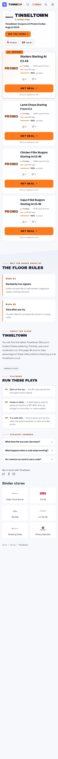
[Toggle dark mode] (45, 4)
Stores (13, 545)
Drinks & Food (11, 368)
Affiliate (38, 4)
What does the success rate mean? (29, 442)
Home (4, 545)
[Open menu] (53, 4)
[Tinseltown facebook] (8, 474)
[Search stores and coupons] (27, 4)
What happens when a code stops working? (29, 450)
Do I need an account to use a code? (29, 459)
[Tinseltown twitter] (3, 474)
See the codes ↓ (18, 34)
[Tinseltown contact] (13, 474)
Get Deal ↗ (29, 88)
